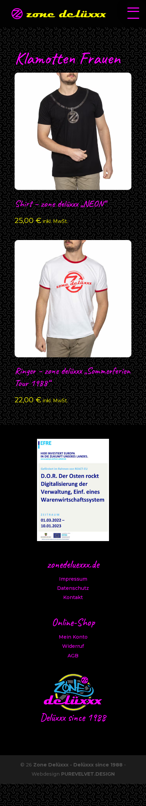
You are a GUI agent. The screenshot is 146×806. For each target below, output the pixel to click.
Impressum (73, 579)
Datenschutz (73, 588)
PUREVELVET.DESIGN (88, 774)
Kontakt (73, 597)
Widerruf (73, 646)
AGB (73, 656)
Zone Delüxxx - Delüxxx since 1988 (78, 765)
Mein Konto (73, 637)
